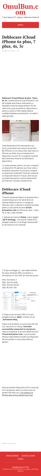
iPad (9, 443)
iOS (18, 51)
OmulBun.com (20, 9)
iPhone (13, 443)
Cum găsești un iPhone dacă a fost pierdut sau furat (17, 393)
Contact (20, 459)
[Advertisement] (20, 76)
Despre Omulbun (12, 455)
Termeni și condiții (28, 455)
